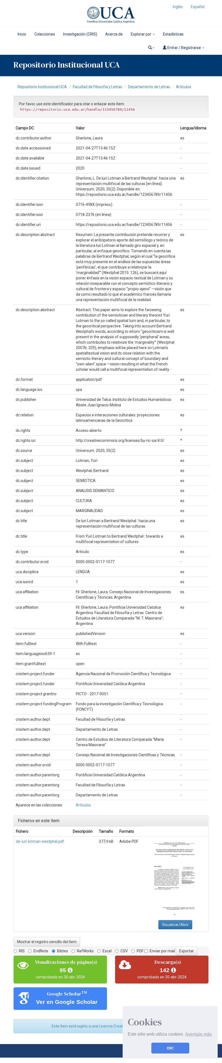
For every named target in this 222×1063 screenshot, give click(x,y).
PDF (140, 951)
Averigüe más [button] (198, 1034)
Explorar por (141, 34)
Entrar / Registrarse (184, 48)
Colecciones (44, 34)
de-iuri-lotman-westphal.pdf (40, 841)
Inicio (22, 34)
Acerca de (114, 34)
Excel (107, 951)
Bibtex (62, 951)
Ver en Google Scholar (66, 1002)
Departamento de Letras (149, 87)
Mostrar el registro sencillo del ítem (47, 942)
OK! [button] (170, 1048)
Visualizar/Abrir (175, 924)
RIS (22, 951)
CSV (124, 951)
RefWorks (85, 951)
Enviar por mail (162, 951)
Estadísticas (173, 34)
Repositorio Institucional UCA (42, 87)
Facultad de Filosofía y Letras (97, 87)
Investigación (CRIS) (80, 34)
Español (197, 7)
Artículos (183, 87)
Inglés (178, 7)
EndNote (41, 951)
